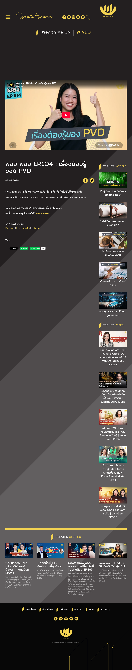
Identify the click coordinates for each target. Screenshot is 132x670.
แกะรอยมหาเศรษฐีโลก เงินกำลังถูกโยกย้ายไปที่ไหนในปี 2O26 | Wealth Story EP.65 (113, 396)
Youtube (26, 228)
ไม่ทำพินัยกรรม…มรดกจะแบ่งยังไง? (113, 223)
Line (18, 228)
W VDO (78, 609)
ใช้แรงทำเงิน (30, 609)
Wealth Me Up (42, 213)
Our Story (105, 609)
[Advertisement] (66, 58)
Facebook (10, 228)
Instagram (35, 228)
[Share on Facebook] (85, 180)
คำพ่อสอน (63, 609)
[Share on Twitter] (92, 180)
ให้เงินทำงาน (47, 609)
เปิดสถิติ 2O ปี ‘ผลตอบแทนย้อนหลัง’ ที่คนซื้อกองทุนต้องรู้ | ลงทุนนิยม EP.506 (113, 433)
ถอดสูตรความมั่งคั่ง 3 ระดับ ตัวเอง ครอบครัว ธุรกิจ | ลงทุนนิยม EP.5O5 (113, 512)
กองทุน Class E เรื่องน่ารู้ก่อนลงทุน (112, 313)
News (91, 609)
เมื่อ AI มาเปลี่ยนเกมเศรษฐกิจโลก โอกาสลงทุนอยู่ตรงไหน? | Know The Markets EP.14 (113, 473)
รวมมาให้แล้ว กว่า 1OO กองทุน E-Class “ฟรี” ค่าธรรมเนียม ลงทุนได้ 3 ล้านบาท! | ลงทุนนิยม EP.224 (113, 357)
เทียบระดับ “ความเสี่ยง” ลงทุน (113, 283)
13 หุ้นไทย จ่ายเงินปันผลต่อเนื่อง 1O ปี (113, 193)
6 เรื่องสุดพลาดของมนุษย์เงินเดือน (113, 253)
